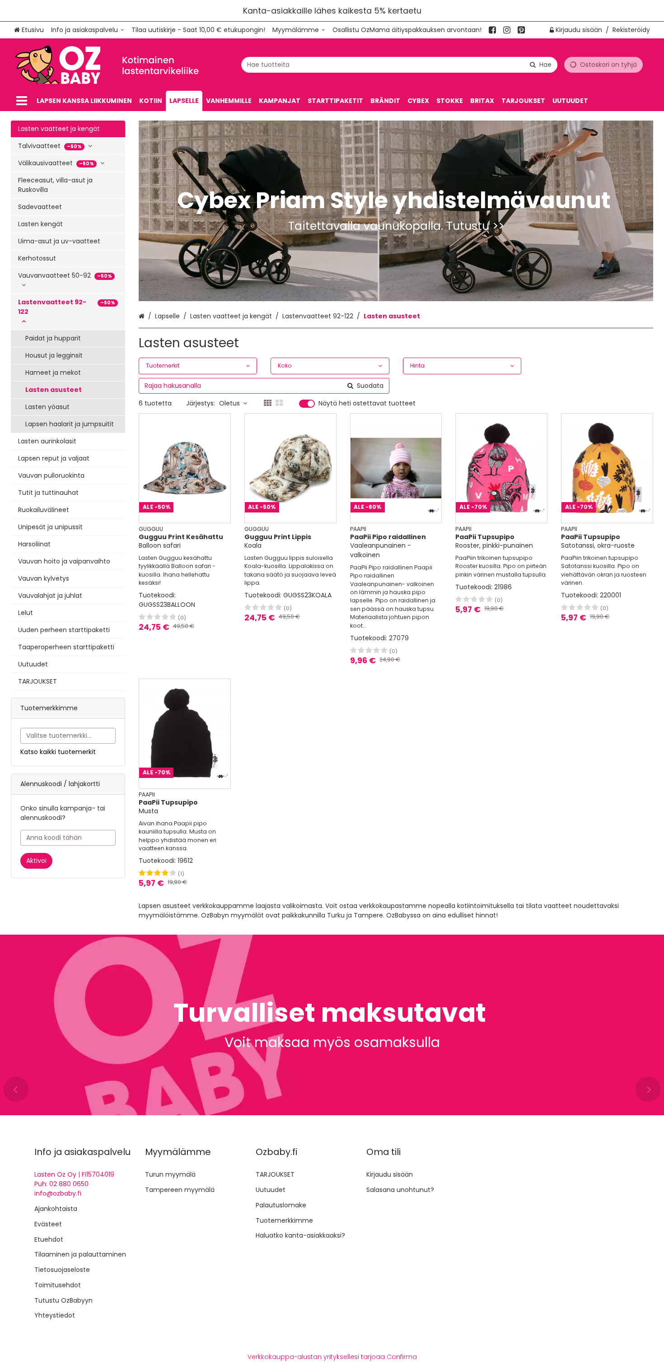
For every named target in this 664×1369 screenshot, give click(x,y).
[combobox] (399, 65)
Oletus (229, 403)
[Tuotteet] (21, 101)
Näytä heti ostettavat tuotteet (367, 404)
